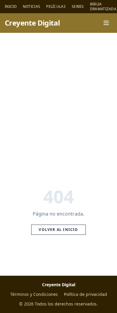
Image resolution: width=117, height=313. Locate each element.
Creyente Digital (32, 23)
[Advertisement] (58, 94)
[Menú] (106, 23)
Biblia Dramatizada (103, 6)
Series (78, 6)
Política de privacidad (85, 294)
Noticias (31, 6)
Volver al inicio (58, 229)
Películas (56, 6)
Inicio (11, 6)
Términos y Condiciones (34, 294)
